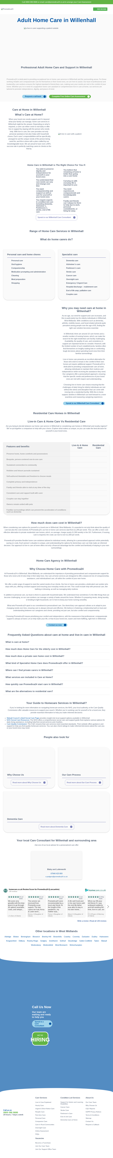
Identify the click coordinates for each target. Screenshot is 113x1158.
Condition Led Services (70, 1098)
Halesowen (104, 937)
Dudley (94, 937)
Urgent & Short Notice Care (44, 1108)
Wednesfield (48, 945)
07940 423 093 (56, 873)
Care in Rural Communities (44, 1124)
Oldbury (22, 941)
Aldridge (8, 937)
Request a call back (33, 96)
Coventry (76, 937)
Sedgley (43, 941)
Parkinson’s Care (66, 1113)
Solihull (63, 941)
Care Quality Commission (17, 724)
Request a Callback (92, 1124)
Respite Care (39, 1112)
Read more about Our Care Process (82, 782)
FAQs (37, 1134)
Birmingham (25, 937)
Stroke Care (64, 1110)
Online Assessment (42, 1131)
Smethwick (53, 941)
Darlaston (85, 937)
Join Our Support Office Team (45, 1149)
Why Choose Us (91, 1105)
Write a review (83, 921)
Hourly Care (39, 1105)
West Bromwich (61, 945)
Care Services (41, 1098)
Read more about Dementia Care (54, 827)
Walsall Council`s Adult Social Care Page (23, 718)
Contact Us (89, 1121)
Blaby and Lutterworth (56, 869)
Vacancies (39, 1138)
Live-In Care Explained (43, 1102)
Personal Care (40, 1118)
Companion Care (41, 1121)
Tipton (96, 941)
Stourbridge (72, 941)
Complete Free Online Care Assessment (68, 96)
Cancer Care (64, 1107)
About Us (90, 1098)
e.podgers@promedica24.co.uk (57, 876)
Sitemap (88, 1118)
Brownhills (57, 937)
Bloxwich (36, 937)
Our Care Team (91, 1102)
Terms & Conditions (92, 1115)
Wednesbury (36, 945)
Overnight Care (40, 1128)
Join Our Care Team (42, 1146)
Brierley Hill (46, 937)
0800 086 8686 (10, 1112)
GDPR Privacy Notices (93, 1112)
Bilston (16, 937)
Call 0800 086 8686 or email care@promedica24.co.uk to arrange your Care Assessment (56, 2)
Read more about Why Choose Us (27, 782)
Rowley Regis (32, 941)
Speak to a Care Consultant (39, 1024)
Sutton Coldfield (85, 941)
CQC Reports (90, 1108)
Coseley (67, 937)
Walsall (104, 941)
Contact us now (55, 625)
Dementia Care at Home (68, 1120)
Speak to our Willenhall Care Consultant (54, 217)
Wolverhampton (76, 945)
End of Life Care (66, 1117)
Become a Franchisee (43, 1143)
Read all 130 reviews (98, 921)
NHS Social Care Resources (18, 720)
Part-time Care (40, 1115)
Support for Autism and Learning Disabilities (71, 1103)
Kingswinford (11, 941)
